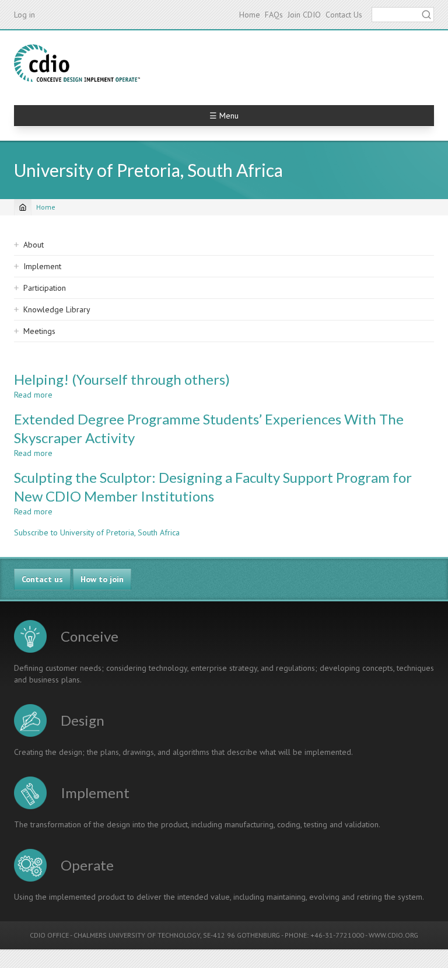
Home (249, 14)
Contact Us (344, 14)
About (33, 244)
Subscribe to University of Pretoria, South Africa (97, 532)
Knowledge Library (56, 309)
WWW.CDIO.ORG (393, 935)
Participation (44, 288)
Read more (33, 394)
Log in (24, 14)
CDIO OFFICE (49, 935)
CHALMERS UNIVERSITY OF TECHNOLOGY (137, 935)
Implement (42, 266)
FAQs (274, 14)
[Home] (77, 63)
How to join (102, 579)
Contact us (42, 579)
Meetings (39, 331)
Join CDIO (304, 14)
